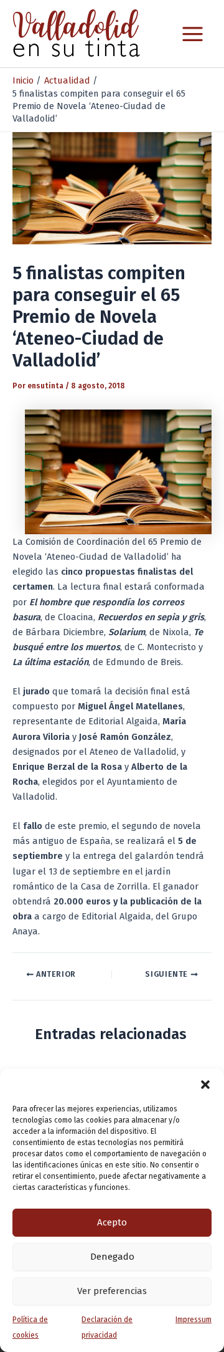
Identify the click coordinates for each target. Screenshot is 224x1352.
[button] (205, 1084)
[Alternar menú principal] (193, 34)
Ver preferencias (112, 1291)
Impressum (193, 1319)
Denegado (112, 1256)
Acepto (112, 1222)
